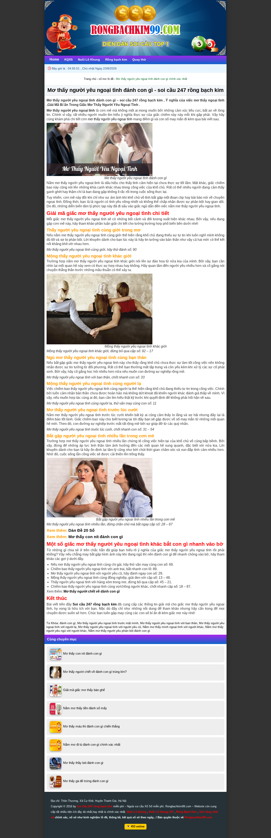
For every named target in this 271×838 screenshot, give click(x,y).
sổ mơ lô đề (106, 78)
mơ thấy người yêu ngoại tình (110, 119)
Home (54, 59)
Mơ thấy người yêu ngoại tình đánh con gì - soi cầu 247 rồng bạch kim (135, 90)
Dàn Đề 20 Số (81, 530)
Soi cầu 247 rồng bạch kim (95, 604)
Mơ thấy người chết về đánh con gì (92, 591)
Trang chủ (90, 78)
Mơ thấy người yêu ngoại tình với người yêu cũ (109, 627)
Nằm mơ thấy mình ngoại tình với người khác (173, 627)
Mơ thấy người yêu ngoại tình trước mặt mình (107, 623)
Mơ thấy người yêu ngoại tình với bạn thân (168, 623)
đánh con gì (68, 623)
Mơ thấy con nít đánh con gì (95, 537)
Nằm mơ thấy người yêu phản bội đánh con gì (119, 630)
